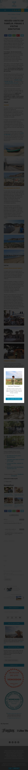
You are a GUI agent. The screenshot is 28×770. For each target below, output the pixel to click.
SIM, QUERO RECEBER (14, 398)
